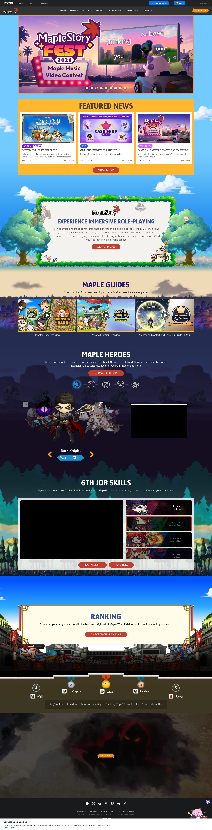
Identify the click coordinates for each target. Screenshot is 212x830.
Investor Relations (95, 814)
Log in (193, 3)
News (63, 11)
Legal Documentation (128, 814)
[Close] (208, 824)
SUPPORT (114, 811)
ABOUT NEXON (81, 811)
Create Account (203, 3)
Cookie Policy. (9, 827)
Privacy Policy (111, 814)
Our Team (93, 811)
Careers (104, 811)
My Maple (147, 11)
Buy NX (181, 3)
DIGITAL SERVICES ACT (128, 811)
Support (33, 3)
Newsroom (45, 3)
